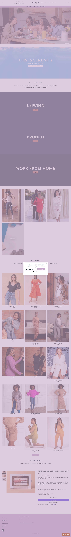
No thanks (35, 271)
